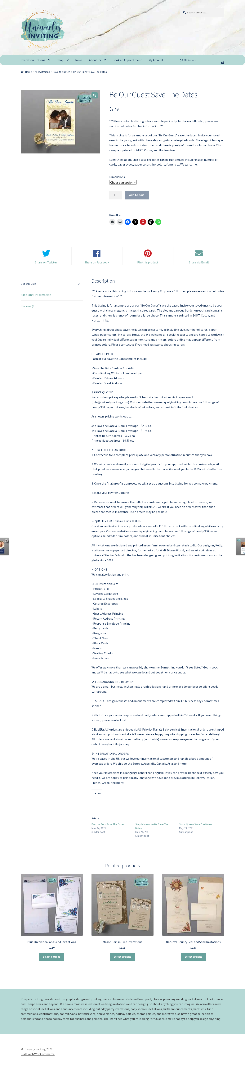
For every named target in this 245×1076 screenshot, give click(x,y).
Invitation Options (33, 60)
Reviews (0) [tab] (28, 306)
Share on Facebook (97, 262)
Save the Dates (61, 72)
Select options (51, 956)
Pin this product (147, 262)
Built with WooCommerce (38, 1054)
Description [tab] (28, 283)
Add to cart (137, 195)
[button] (94, 95)
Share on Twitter (46, 262)
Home (28, 72)
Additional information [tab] (36, 295)
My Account (156, 60)
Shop (60, 60)
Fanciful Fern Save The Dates (107, 824)
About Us (95, 60)
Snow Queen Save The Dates (195, 824)
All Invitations (42, 72)
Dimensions (117, 177)
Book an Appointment (127, 60)
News (78, 60)
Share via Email (199, 262)
